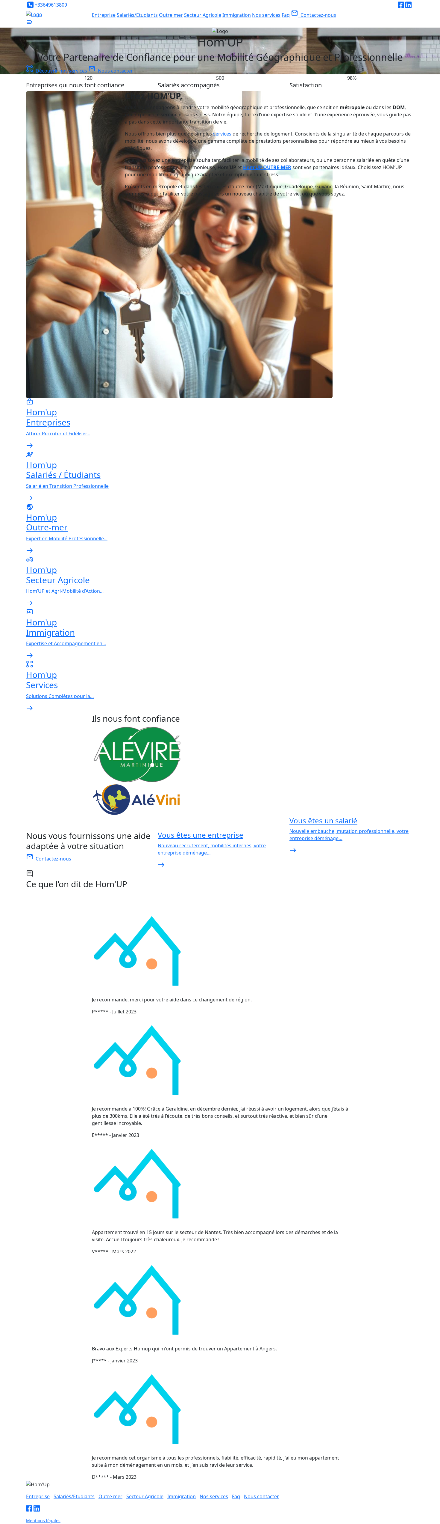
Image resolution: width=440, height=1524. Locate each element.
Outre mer (171, 15)
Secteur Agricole (202, 15)
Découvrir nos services (57, 70)
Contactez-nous (313, 15)
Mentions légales (43, 1520)
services (222, 133)
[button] (29, 24)
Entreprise (104, 15)
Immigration (236, 15)
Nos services (266, 15)
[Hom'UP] (34, 14)
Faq (286, 15)
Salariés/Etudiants (137, 15)
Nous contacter (110, 70)
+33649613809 (50, 4)
